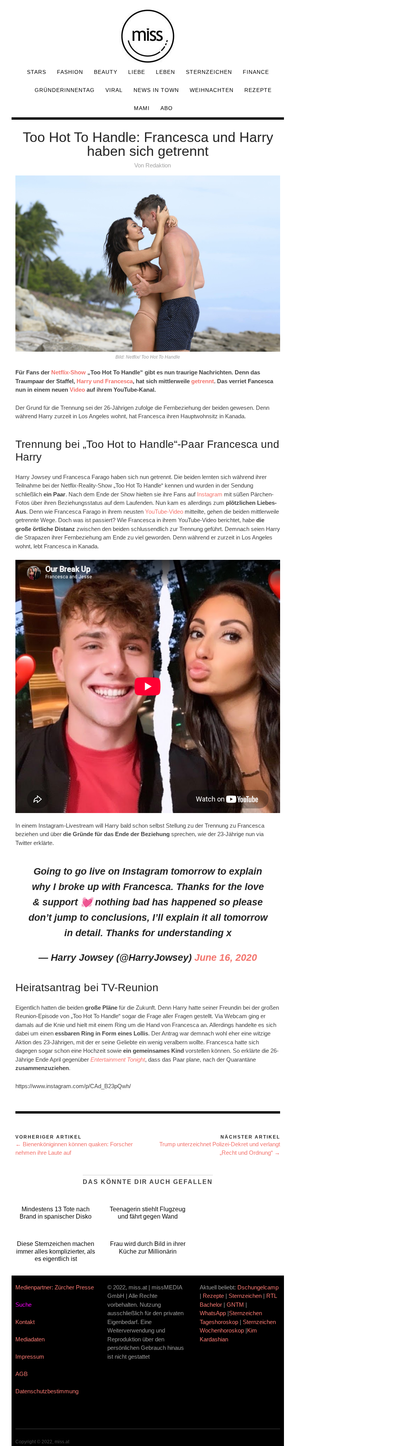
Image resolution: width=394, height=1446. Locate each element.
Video (77, 389)
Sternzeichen (209, 72)
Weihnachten (212, 90)
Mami (142, 108)
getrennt (202, 381)
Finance (256, 72)
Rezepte (258, 90)
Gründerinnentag (65, 90)
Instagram (209, 494)
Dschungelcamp (258, 1287)
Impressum (29, 1356)
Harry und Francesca (105, 381)
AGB (21, 1374)
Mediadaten (30, 1339)
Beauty (105, 72)
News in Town (156, 90)
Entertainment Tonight (117, 1059)
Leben (165, 72)
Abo (166, 108)
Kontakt (25, 1322)
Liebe (136, 72)
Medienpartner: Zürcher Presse (54, 1287)
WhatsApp (213, 1313)
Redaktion (158, 165)
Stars (36, 72)
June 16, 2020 (225, 957)
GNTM (235, 1304)
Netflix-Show (68, 372)
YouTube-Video (164, 511)
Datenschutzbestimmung (46, 1391)
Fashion (70, 72)
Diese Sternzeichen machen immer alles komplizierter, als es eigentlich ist (55, 1251)
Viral (114, 90)
